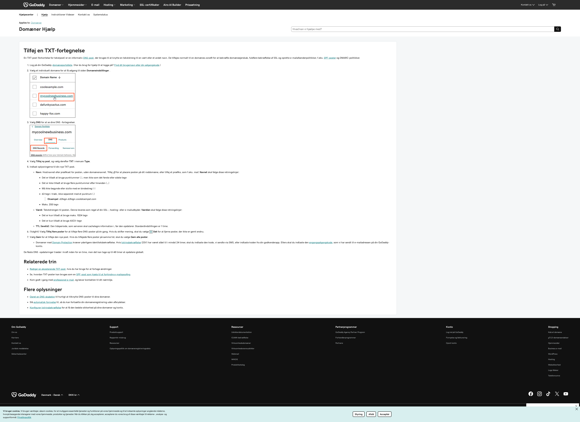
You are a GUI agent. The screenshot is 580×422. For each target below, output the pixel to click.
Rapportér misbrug (118, 338)
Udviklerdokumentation (241, 332)
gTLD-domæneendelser (558, 338)
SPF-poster (330, 58)
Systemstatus (100, 14)
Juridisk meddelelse (20, 348)
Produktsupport (116, 332)
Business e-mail (555, 348)
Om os (14, 332)
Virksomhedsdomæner (241, 343)
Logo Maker (553, 370)
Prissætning (192, 4)
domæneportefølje (62, 65)
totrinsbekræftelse (131, 242)
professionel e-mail (63, 280)
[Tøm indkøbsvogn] (554, 5)
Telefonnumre (554, 376)
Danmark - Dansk (50, 395)
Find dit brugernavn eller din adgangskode (136, 65)
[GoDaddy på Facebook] (530, 395)
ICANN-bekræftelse (239, 338)
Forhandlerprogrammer (345, 338)
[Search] (557, 29)
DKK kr (73, 395)
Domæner (36, 22)
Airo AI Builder (172, 4)
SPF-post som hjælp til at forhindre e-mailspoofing (103, 274)
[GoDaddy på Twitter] (557, 395)
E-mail (95, 4)
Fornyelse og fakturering (456, 338)
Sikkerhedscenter (19, 354)
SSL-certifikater (149, 4)
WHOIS (234, 359)
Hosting (551, 359)
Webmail (235, 354)
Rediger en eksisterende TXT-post (48, 269)
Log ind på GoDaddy (454, 332)
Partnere (339, 343)
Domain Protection (62, 242)
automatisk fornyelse (45, 302)
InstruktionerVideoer (62, 14)
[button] (576, 406)
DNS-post (88, 58)
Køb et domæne (555, 332)
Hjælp (44, 14)
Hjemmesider (554, 343)
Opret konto (451, 343)
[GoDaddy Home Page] (24, 394)
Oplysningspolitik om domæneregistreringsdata (130, 348)
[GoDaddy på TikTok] (548, 395)
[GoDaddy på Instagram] (539, 395)
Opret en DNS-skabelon (42, 296)
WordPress (552, 354)
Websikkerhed (554, 365)
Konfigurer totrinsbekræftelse (45, 307)
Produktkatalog (238, 365)
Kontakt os (84, 14)
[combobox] (423, 29)
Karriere (15, 338)
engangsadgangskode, (321, 242)
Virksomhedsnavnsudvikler (242, 348)
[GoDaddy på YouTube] (566, 395)
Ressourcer (114, 343)
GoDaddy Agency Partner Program (350, 332)
